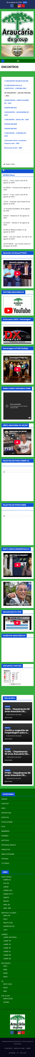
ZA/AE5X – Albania (10, 223)
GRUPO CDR (8, 923)
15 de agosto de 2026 (14, 736)
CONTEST (5, 804)
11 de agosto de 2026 (14, 757)
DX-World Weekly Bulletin (12, 230)
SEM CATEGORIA (7, 854)
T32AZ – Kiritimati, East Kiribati (14, 202)
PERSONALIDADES (8, 845)
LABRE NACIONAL (10, 937)
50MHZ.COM (8, 999)
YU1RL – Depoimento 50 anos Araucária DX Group (16, 754)
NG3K (5, 988)
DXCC (3, 808)
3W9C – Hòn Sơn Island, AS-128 (15, 237)
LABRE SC (7, 944)
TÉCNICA (4, 859)
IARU (5, 966)
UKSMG (6, 1002)
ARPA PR (6, 916)
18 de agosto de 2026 (14, 714)
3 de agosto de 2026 (13, 778)
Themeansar (17, 1044)
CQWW (5, 887)
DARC (5, 977)
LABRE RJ (7, 951)
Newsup (29, 1041)
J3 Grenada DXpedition (11, 209)
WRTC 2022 (7, 984)
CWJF (5, 919)
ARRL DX (6, 905)
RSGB (5, 973)
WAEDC (6, 901)
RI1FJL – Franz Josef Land (13, 181)
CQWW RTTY (8, 894)
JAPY (5, 930)
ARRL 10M (7, 908)
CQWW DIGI (7, 890)
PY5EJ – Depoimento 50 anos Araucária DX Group (17, 775)
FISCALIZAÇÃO (7, 822)
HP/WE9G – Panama (10, 188)
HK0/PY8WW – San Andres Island (15, 244)
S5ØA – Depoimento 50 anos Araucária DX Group (17, 711)
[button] (32, 61)
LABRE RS (7, 959)
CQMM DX (7, 880)
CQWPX (6, 897)
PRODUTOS (5, 849)
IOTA (3, 827)
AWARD (4, 799)
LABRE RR (7, 955)
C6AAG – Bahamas (10, 216)
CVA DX (6, 883)
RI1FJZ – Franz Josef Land (13, 195)
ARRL (5, 970)
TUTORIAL (5, 863)
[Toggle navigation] (18, 61)
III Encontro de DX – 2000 (13, 148)
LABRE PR (7, 941)
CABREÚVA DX (8, 926)
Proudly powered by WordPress (11, 1041)
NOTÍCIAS (5, 840)
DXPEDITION (6, 813)
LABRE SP (7, 948)
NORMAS (4, 836)
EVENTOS (7, 706)
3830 (5, 991)
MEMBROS (5, 831)
